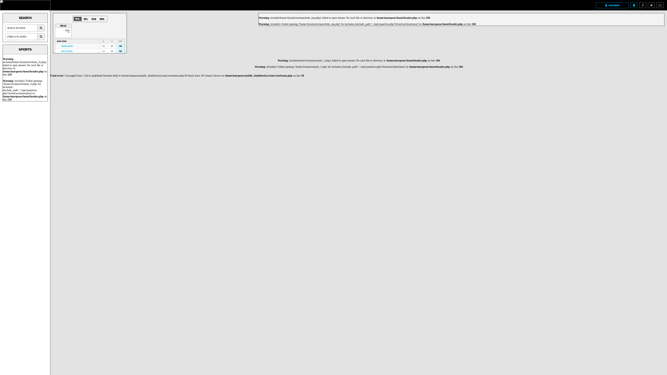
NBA (102, 19)
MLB (94, 19)
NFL (86, 19)
